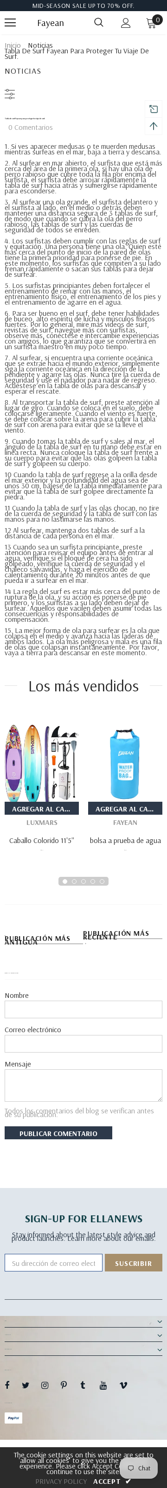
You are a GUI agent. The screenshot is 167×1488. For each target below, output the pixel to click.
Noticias (40, 45)
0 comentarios (30, 127)
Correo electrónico (33, 1029)
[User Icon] (126, 23)
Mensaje (18, 1064)
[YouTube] (108, 1385)
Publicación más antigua (38, 940)
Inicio (13, 45)
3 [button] (83, 881)
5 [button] (102, 881)
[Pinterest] (69, 1385)
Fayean (48, 23)
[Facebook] (13, 1385)
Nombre (17, 995)
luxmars (42, 822)
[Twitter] (30, 1385)
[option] (42, 786)
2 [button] (74, 881)
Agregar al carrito (45, 808)
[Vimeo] (127, 1385)
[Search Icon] (98, 22)
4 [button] (92, 881)
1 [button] (65, 881)
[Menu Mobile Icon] (10, 22)
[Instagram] (49, 1385)
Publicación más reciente (116, 935)
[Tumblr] (88, 1385)
